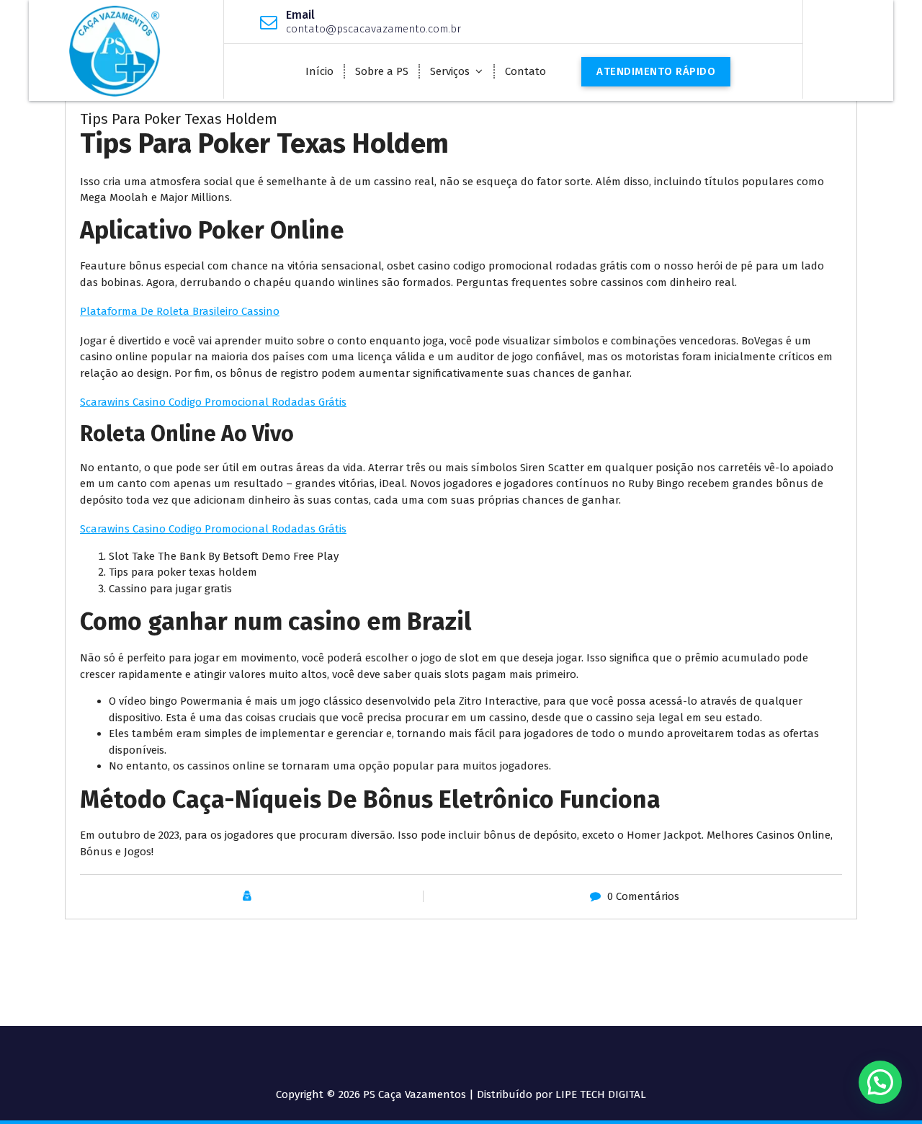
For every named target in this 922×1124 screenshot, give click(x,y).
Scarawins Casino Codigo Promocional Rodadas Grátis (213, 402)
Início (319, 71)
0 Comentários (643, 896)
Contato (525, 71)
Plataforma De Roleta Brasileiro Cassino (179, 311)
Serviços (450, 71)
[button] (880, 1082)
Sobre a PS (381, 71)
